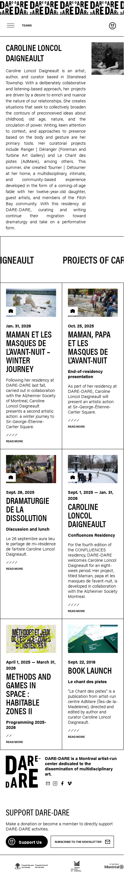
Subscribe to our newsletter (48, 784)
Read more (14, 441)
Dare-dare (62, 7)
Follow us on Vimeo (69, 784)
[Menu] (11, 25)
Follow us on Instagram (55, 784)
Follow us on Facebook (62, 784)
